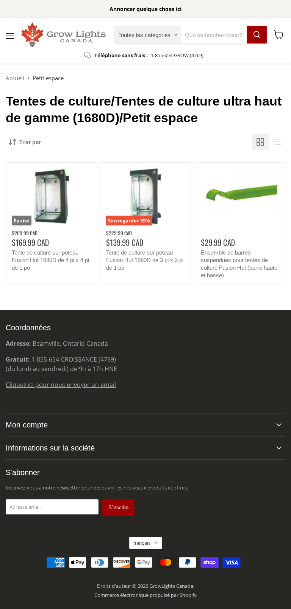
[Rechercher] (257, 35)
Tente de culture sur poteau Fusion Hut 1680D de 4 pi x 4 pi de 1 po (50, 259)
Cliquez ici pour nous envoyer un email (61, 385)
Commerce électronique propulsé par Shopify (145, 595)
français (142, 543)
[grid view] (260, 142)
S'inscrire (118, 507)
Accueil (15, 78)
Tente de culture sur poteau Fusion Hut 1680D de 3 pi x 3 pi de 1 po (144, 259)
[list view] (277, 142)
